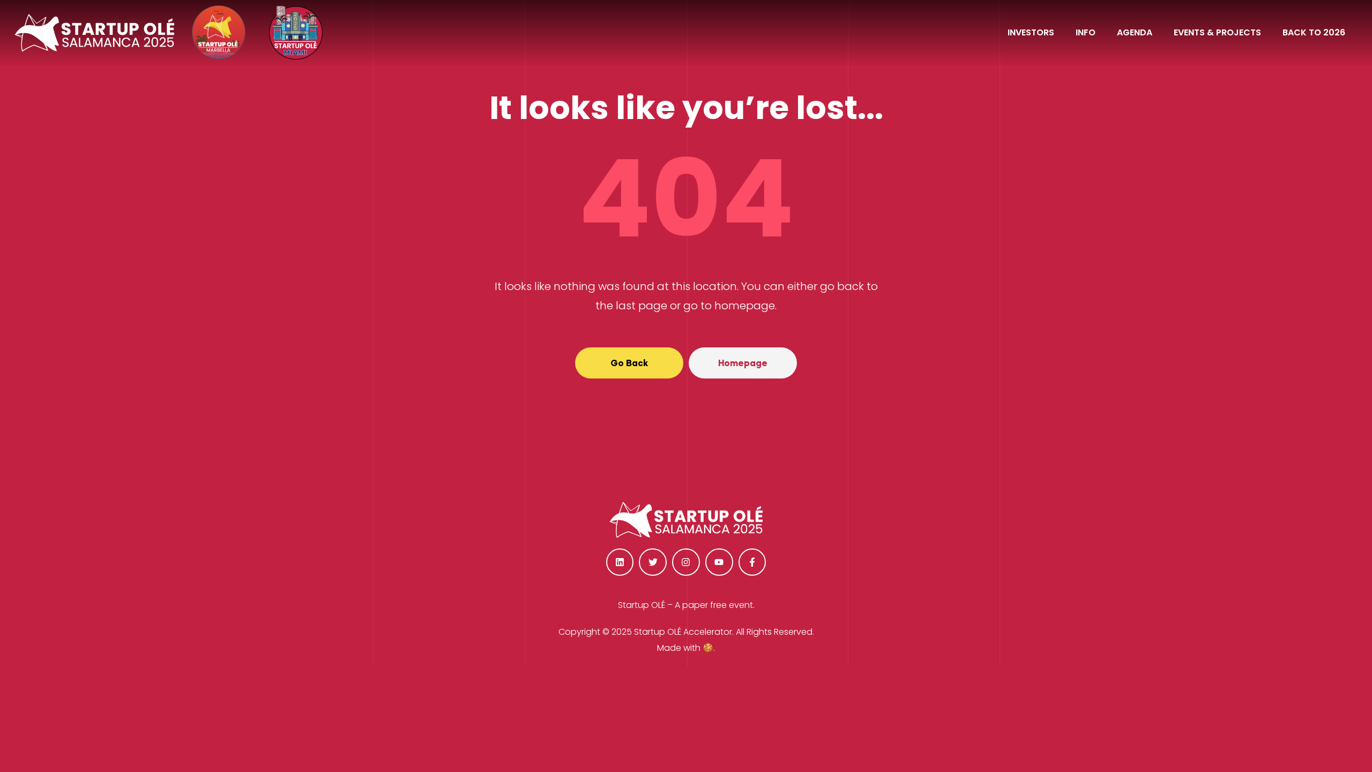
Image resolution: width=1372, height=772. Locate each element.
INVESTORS (1031, 32)
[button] (629, 362)
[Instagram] (686, 562)
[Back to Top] (1310, 734)
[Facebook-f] (752, 562)
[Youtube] (719, 562)
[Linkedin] (620, 562)
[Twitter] (653, 562)
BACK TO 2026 (1313, 32)
